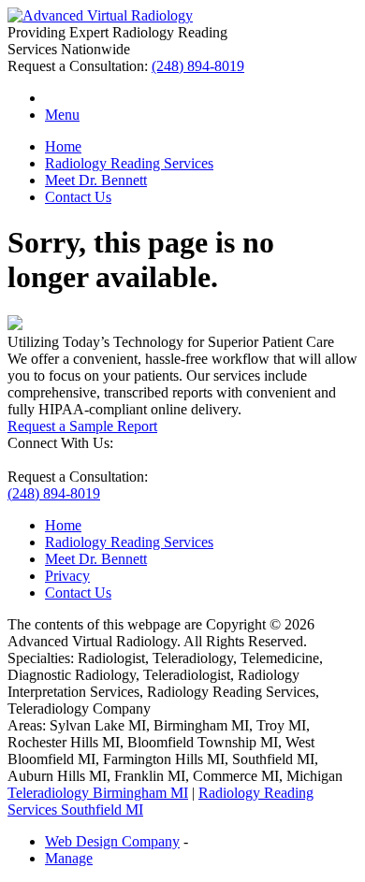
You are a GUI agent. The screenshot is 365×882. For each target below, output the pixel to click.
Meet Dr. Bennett (96, 180)
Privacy (67, 576)
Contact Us (78, 197)
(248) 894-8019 (198, 66)
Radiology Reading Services (129, 163)
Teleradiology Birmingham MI (97, 793)
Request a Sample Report (82, 426)
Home (63, 146)
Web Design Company (112, 841)
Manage (69, 858)
